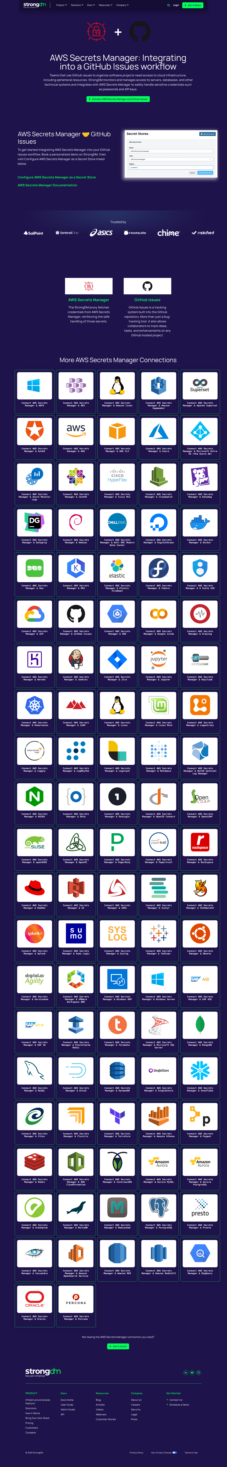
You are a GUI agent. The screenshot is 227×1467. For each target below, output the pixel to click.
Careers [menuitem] (135, 1404)
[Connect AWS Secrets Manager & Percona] (76, 1305)
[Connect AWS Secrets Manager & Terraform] (117, 1122)
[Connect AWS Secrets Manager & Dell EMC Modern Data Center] (117, 529)
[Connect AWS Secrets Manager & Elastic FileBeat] (117, 574)
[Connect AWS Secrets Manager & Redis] (34, 1168)
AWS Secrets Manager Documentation (47, 185)
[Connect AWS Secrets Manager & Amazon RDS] (117, 1260)
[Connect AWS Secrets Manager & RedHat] (34, 894)
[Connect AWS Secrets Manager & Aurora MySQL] (159, 1168)
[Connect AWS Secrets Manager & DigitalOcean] (159, 529)
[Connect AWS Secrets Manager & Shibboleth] (200, 894)
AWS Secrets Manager (88, 299)
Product (60, 5)
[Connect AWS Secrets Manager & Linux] (117, 711)
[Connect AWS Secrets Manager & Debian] (76, 529)
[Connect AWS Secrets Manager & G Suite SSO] (200, 574)
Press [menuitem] (134, 1419)
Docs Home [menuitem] (67, 1400)
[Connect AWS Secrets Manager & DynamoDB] (117, 1077)
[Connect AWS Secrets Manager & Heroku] (34, 666)
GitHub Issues (147, 299)
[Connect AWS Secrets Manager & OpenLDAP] (200, 803)
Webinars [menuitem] (101, 1414)
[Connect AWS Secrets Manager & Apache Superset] (200, 392)
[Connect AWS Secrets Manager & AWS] (76, 437)
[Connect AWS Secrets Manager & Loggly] (34, 757)
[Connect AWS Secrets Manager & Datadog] (200, 483)
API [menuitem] (62, 1414)
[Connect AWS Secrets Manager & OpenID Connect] (159, 803)
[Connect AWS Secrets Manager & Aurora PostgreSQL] (200, 1168)
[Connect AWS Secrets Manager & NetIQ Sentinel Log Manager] (200, 757)
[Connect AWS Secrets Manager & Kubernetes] (34, 711)
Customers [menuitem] (31, 1427)
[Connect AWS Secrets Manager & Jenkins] (76, 666)
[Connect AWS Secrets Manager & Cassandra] (34, 1260)
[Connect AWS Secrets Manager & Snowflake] (200, 1077)
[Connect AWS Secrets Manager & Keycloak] (200, 666)
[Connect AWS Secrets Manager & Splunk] (34, 940)
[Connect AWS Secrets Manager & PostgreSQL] (159, 1214)
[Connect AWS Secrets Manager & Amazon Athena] (159, 1122)
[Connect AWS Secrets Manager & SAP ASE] (200, 985)
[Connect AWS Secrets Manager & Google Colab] (159, 620)
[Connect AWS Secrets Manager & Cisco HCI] (117, 483)
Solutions (76, 5)
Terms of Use (191, 1452)
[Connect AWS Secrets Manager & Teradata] (117, 1031)
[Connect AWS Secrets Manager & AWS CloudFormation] (76, 1168)
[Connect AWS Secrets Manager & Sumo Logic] (76, 940)
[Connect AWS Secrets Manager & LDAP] (76, 711)
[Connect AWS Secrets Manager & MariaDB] (76, 1214)
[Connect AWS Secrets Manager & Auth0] (34, 437)
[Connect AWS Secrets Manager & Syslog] (117, 940)
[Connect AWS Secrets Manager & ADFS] (34, 392)
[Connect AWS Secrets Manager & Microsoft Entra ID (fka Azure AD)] (200, 437)
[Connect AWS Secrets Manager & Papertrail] (159, 848)
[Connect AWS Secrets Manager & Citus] (34, 1122)
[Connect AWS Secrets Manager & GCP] (34, 620)
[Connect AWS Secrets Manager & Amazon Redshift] (159, 1260)
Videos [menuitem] (99, 1409)
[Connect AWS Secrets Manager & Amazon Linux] (117, 392)
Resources (104, 5)
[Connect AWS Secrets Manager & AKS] (76, 392)
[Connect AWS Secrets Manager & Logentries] (200, 711)
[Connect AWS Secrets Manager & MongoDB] (200, 1031)
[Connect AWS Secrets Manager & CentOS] (76, 483)
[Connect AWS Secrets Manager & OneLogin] (117, 803)
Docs (89, 5)
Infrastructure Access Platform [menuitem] (37, 1401)
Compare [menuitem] (30, 1432)
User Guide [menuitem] (67, 1404)
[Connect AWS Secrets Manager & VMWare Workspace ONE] (76, 985)
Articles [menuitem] (100, 1404)
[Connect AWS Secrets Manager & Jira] (117, 666)
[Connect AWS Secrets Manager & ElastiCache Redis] (76, 1031)
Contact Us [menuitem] (176, 1400)
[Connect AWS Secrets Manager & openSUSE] (34, 848)
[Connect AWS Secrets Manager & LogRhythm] (76, 757)
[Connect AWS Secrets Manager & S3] (76, 894)
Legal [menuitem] (134, 1414)
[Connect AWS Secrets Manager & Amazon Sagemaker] (159, 392)
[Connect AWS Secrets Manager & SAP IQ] (34, 1031)
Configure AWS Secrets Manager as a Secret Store (57, 177)
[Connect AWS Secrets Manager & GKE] (117, 620)
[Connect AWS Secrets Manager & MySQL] (34, 1077)
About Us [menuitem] (136, 1400)
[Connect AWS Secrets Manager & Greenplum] (34, 1214)
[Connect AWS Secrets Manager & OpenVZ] (76, 848)
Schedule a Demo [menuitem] (179, 1404)
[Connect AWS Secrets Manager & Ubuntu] (200, 940)
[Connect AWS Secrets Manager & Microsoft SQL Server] (159, 1031)
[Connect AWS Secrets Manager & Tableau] (159, 940)
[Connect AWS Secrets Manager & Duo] (34, 574)
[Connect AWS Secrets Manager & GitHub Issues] (76, 620)
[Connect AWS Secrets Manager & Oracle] (34, 1305)
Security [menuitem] (136, 1409)
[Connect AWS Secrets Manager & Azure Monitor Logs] (34, 483)
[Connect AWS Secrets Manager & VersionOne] (34, 985)
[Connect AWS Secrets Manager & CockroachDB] (117, 1168)
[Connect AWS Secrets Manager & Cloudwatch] (159, 483)
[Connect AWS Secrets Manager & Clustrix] (76, 1122)
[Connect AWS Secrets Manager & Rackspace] (200, 848)
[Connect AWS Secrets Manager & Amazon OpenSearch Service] (76, 1260)
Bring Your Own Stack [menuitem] (37, 1418)
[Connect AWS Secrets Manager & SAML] (117, 894)
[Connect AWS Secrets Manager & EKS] (76, 574)
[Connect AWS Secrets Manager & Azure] (159, 437)
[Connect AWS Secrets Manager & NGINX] (34, 803)
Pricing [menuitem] (29, 1423)
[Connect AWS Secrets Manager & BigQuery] (200, 1260)
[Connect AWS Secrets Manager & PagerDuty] (117, 848)
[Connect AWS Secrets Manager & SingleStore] (159, 1077)
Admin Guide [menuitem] (68, 1409)
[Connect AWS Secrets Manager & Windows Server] (159, 985)
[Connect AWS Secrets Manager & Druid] (76, 1077)
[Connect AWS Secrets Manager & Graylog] (200, 620)
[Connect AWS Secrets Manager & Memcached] (117, 1214)
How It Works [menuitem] (32, 1413)
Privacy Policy (136, 1452)
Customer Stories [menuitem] (106, 1419)
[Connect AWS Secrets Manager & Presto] (200, 1214)
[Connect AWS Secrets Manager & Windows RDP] (117, 985)
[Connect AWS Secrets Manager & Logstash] (117, 757)
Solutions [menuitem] (30, 1408)
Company (121, 5)
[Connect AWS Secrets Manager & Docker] (200, 529)
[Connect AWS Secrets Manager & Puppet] (200, 1122)
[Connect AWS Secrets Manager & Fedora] (159, 574)
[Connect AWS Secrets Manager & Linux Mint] (159, 711)
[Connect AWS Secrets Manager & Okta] (76, 803)
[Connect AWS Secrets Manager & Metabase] (159, 757)
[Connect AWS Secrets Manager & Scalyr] (159, 894)
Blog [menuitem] (98, 1400)
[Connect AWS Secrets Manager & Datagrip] (34, 529)
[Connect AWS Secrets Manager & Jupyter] (159, 666)
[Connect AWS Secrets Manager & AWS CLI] (117, 437)
